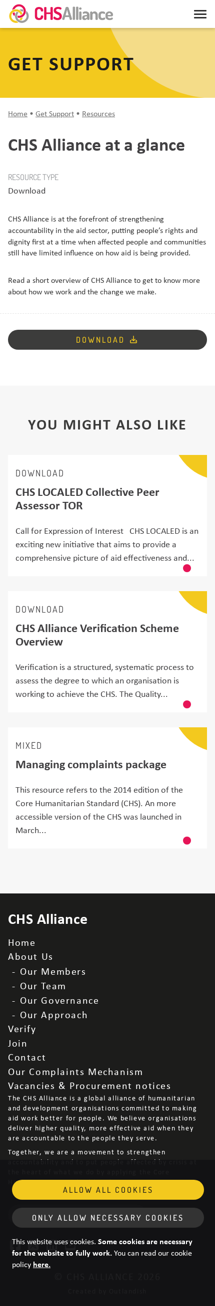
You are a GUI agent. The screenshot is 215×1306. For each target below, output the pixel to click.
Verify (22, 1028)
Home (18, 113)
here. (41, 1264)
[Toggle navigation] (200, 14)
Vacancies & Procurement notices (90, 1085)
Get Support (55, 113)
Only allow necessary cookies (108, 1218)
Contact (27, 1057)
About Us (31, 956)
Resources (98, 113)
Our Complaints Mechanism (75, 1071)
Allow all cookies (108, 1190)
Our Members (53, 971)
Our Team (43, 985)
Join (18, 1043)
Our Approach (54, 1014)
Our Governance (59, 1000)
